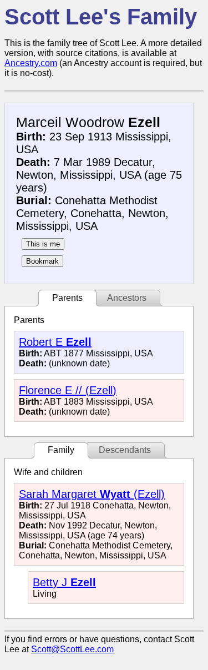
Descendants (125, 450)
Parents (67, 298)
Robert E (55, 342)
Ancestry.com (30, 63)
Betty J (64, 582)
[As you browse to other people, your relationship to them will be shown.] (43, 244)
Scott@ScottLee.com (72, 649)
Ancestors (126, 298)
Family (61, 450)
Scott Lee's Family (100, 16)
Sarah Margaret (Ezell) (92, 494)
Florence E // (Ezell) (67, 390)
